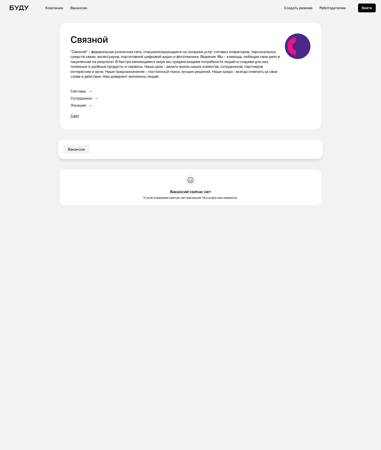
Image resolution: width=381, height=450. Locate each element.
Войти (367, 8)
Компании (54, 8)
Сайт (75, 116)
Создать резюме (298, 8)
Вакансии (78, 8)
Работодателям (332, 8)
